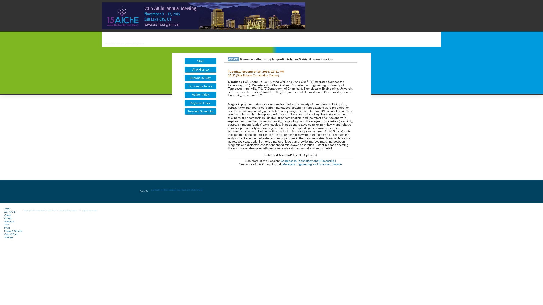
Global (7, 215)
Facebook (172, 189)
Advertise (9, 221)
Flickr (188, 189)
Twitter (164, 189)
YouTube (181, 189)
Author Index (200, 94)
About (7, 208)
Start (200, 61)
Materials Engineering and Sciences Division (312, 164)
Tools (6, 224)
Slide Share (196, 189)
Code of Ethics (11, 234)
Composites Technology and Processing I (308, 160)
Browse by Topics (200, 86)
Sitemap (8, 237)
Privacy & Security (13, 231)
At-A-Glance (200, 69)
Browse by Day (200, 77)
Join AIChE (9, 212)
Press (7, 227)
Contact (8, 218)
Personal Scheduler (200, 111)
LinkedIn (155, 189)
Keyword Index (200, 103)
